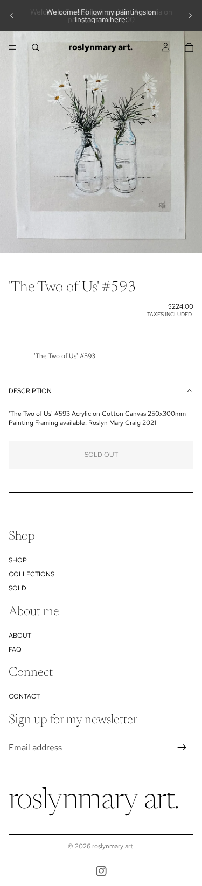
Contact (24, 696)
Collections (31, 574)
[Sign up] (182, 747)
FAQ (15, 649)
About (20, 635)
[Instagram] (101, 870)
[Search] (35, 47)
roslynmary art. (113, 846)
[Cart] (189, 47)
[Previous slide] (12, 15)
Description (30, 391)
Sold (17, 588)
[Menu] (12, 47)
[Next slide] (190, 15)
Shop (18, 560)
